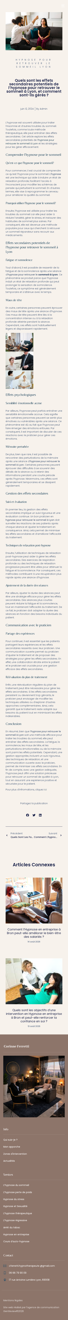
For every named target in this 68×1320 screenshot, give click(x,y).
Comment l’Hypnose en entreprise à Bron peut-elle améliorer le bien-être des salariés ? (34, 933)
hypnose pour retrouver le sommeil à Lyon (30, 141)
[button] (28, 815)
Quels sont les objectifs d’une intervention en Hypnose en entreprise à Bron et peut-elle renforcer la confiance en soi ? (34, 1015)
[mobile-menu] (61, 6)
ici (45, 789)
